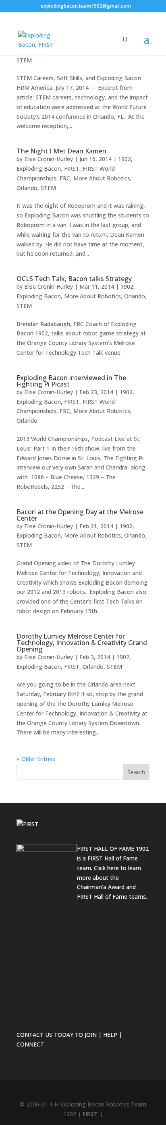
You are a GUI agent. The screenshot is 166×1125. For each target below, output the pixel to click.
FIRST (71, 168)
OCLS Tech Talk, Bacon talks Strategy (74, 278)
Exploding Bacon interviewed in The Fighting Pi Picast (71, 381)
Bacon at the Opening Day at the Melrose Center (80, 515)
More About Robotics (101, 178)
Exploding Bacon (39, 168)
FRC (65, 178)
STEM (24, 60)
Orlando (27, 188)
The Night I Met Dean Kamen (61, 151)
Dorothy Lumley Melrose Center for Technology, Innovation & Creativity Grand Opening (82, 642)
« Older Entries (36, 759)
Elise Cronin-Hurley (48, 159)
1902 (124, 159)
